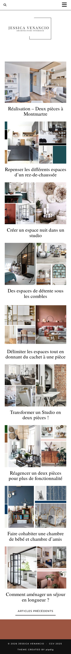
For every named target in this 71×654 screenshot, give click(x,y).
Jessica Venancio (31, 643)
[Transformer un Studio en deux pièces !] (35, 385)
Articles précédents (35, 611)
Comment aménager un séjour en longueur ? (35, 596)
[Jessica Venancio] (35, 29)
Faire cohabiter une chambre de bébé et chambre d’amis (35, 536)
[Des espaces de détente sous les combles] (35, 264)
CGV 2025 (55, 643)
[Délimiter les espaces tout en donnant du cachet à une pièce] (35, 325)
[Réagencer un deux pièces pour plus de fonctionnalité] (35, 446)
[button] (65, 5)
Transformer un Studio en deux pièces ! (35, 414)
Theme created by (36, 649)
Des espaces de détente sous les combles (36, 293)
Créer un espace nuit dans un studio (35, 232)
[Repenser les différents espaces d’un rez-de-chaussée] (35, 143)
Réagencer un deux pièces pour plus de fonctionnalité (35, 475)
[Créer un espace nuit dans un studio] (35, 203)
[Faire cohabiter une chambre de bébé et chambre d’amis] (35, 507)
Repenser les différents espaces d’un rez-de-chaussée (35, 172)
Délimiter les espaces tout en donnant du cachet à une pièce (35, 354)
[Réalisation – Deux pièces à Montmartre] (35, 82)
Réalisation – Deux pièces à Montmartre (35, 111)
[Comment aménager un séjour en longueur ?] (35, 567)
